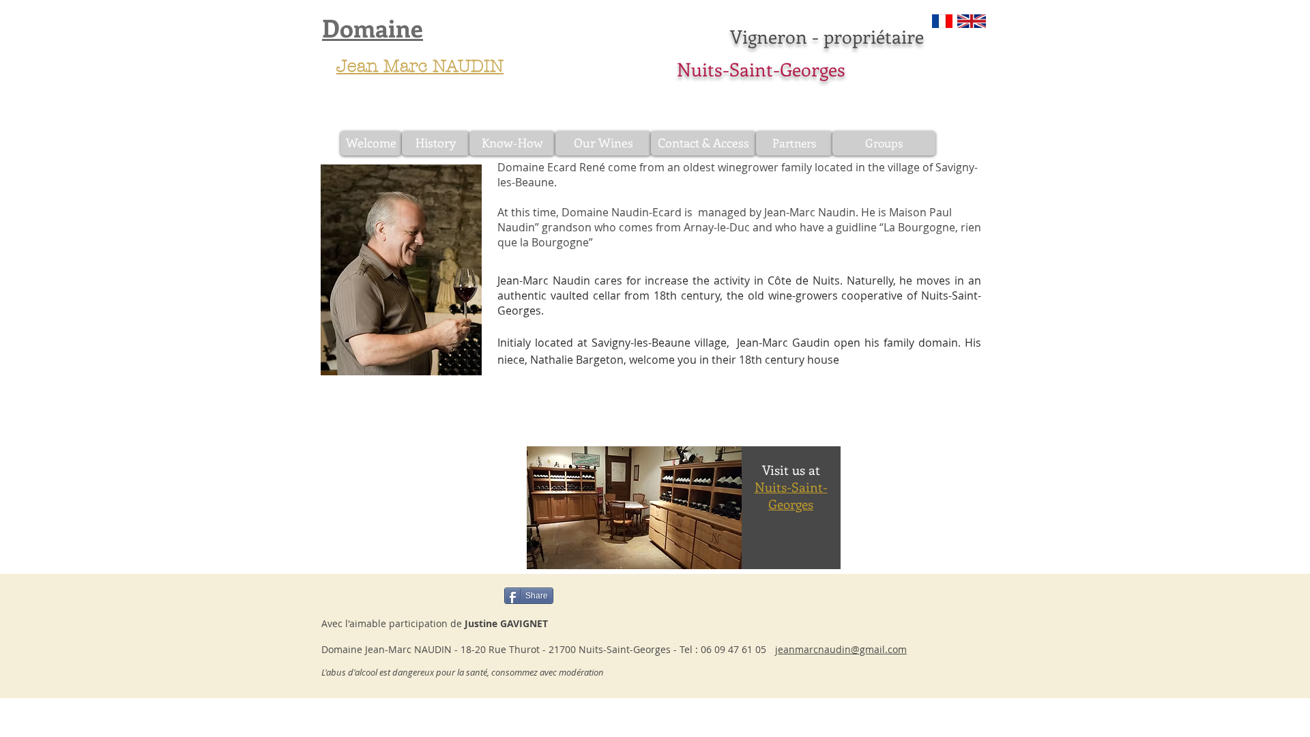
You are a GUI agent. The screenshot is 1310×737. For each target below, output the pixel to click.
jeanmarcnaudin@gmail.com (841, 649)
